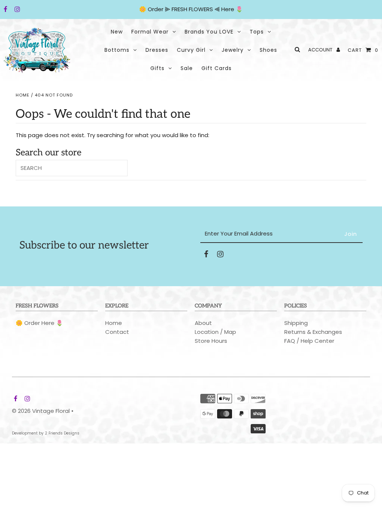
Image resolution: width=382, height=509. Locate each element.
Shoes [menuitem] (268, 50)
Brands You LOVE (209, 31)
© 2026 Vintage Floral (41, 411)
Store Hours (211, 341)
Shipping (296, 323)
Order (156, 9)
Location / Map (215, 332)
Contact (117, 332)
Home (22, 95)
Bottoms (116, 50)
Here (227, 9)
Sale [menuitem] (187, 68)
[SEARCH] (296, 49)
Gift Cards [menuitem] (216, 68)
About (203, 323)
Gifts (157, 68)
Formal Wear (150, 31)
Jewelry (233, 50)
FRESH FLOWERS (192, 9)
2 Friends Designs (62, 433)
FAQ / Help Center (309, 341)
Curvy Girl (191, 50)
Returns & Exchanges (313, 332)
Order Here (39, 323)
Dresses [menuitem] (156, 50)
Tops (257, 31)
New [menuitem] (117, 31)
